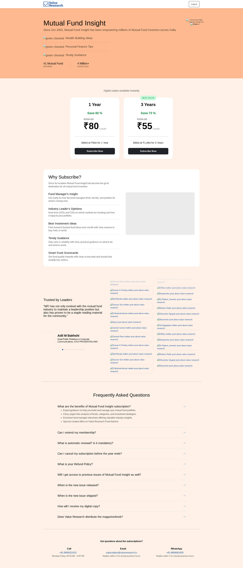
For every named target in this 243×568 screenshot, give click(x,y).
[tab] (83, 197)
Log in (194, 4)
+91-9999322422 (68, 552)
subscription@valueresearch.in (121, 552)
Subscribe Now (95, 151)
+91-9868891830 (175, 552)
